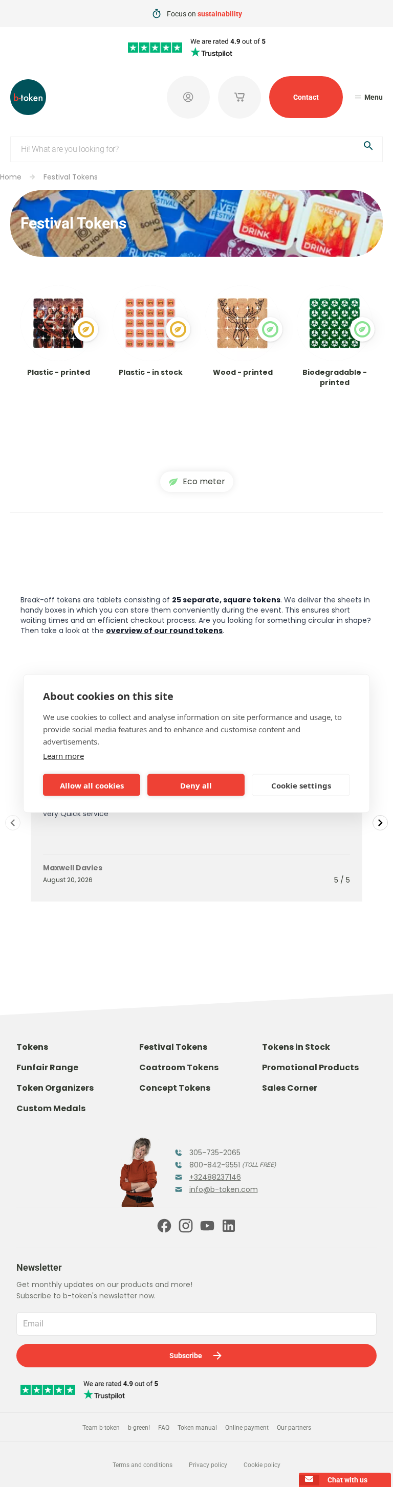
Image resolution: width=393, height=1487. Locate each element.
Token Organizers (55, 1088)
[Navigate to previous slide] (12, 822)
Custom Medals (50, 1108)
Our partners (294, 1427)
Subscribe (185, 1355)
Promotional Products (310, 1067)
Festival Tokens (70, 177)
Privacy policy (208, 1465)
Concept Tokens (174, 1088)
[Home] (28, 97)
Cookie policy (262, 1465)
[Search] (368, 147)
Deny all (196, 785)
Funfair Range (47, 1067)
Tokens (32, 1047)
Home (10, 177)
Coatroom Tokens (179, 1067)
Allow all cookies (92, 785)
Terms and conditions (142, 1465)
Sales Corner (289, 1088)
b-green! (139, 1427)
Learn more (63, 756)
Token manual (197, 1427)
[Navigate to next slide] (380, 822)
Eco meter (204, 481)
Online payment (247, 1427)
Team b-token (101, 1427)
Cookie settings (301, 785)
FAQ (163, 1427)
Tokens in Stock (296, 1047)
